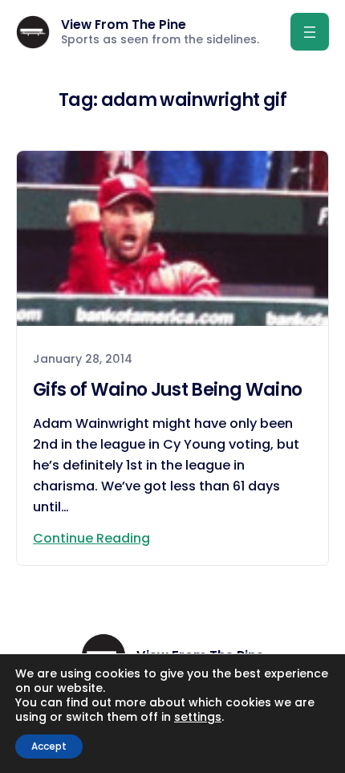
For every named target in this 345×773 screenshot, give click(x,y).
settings (197, 717)
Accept (49, 746)
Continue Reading (91, 538)
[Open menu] (309, 32)
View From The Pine (123, 24)
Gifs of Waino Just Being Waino (167, 390)
